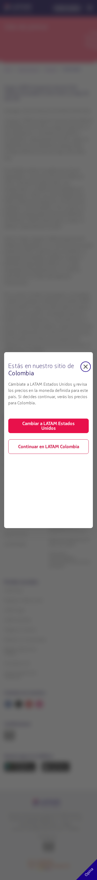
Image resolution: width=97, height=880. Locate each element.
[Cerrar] (85, 366)
